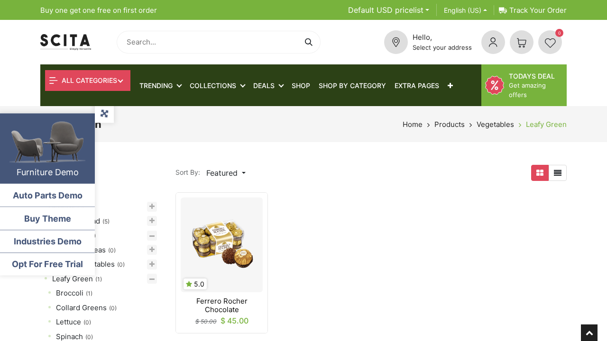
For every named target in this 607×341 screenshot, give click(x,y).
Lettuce (68, 321)
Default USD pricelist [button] (385, 10)
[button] (450, 85)
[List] (558, 173)
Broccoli (69, 292)
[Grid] (540, 173)
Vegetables (495, 124)
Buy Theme (47, 219)
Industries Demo (48, 241)
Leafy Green (546, 124)
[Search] (310, 42)
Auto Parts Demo (48, 195)
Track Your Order (538, 10)
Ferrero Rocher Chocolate (222, 305)
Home (413, 124)
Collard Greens (81, 307)
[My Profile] (493, 42)
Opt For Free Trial (47, 264)
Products (449, 124)
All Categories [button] (88, 80)
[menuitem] (301, 85)
